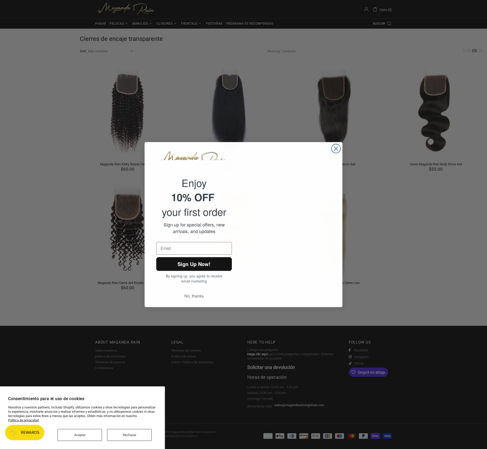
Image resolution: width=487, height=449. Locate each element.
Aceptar (79, 435)
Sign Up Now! (194, 265)
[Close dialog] (336, 146)
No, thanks (194, 297)
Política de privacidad (23, 420)
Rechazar (129, 435)
